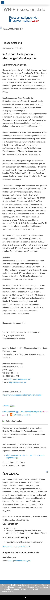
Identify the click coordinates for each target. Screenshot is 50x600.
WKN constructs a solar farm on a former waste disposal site (25, 456)
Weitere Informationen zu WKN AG (16, 546)
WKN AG (18, 48)
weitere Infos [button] (7, 591)
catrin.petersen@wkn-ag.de (19, 379)
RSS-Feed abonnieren (21, 414)
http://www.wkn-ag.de (17, 382)
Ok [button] (25, 597)
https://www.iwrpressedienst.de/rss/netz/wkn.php (21, 394)
